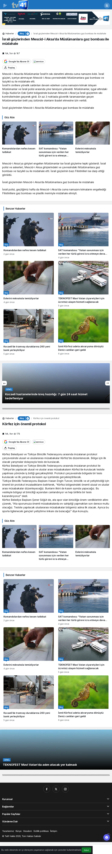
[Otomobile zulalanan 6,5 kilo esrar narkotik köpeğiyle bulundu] (56, 383)
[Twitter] (56, 789)
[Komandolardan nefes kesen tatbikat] (19, 139)
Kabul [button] (86, 850)
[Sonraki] (107, 383)
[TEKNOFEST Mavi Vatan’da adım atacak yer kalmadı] (56, 750)
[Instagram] (65, 789)
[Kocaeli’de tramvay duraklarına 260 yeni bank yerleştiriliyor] (29, 332)
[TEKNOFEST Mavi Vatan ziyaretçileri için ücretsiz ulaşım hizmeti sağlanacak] (83, 284)
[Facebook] (46, 789)
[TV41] (19, 5)
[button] (107, 5)
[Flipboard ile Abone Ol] (38, 61)
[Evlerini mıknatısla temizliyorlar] (92, 139)
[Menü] (5, 5)
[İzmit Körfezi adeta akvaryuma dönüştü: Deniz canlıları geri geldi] (83, 332)
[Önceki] (4, 383)
